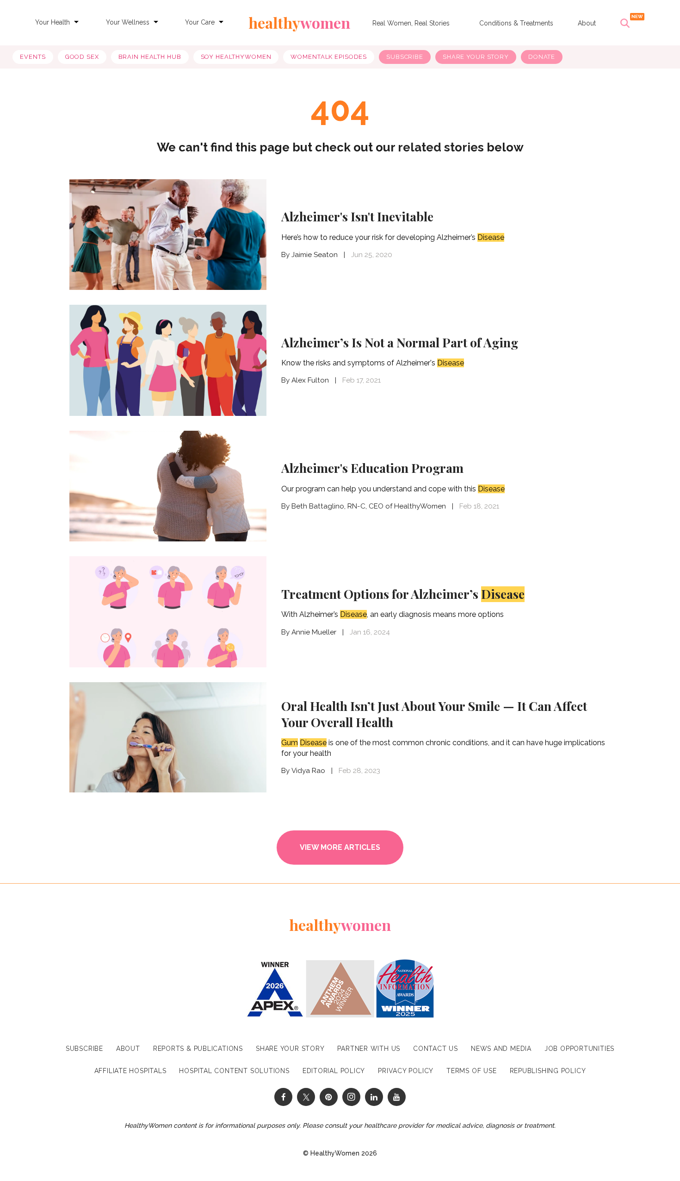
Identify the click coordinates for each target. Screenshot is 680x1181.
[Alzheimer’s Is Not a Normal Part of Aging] (167, 359)
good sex (82, 56)
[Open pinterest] (329, 1097)
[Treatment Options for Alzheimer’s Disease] (167, 611)
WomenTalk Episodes (329, 56)
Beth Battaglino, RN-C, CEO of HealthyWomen (368, 506)
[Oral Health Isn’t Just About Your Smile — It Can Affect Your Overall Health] (167, 736)
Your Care (200, 22)
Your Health (52, 22)
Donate (541, 56)
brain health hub (149, 56)
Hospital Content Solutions (234, 1070)
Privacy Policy (405, 1070)
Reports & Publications (198, 1048)
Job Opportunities (579, 1048)
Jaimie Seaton (314, 255)
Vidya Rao (308, 770)
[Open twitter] (306, 1097)
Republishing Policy (548, 1070)
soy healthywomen (236, 56)
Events (32, 56)
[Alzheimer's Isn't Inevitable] (167, 234)
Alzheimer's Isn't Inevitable (357, 216)
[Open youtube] (397, 1097)
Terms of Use (471, 1070)
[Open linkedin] (374, 1097)
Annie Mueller (313, 632)
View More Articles (340, 847)
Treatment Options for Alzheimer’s (403, 593)
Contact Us (435, 1048)
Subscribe (404, 56)
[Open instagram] (351, 1097)
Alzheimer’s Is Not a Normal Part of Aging (399, 342)
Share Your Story (476, 56)
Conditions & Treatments (516, 23)
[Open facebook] (283, 1097)
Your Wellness (127, 22)
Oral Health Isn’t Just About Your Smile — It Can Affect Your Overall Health (434, 713)
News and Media (501, 1048)
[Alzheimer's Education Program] (167, 485)
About (587, 23)
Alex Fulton (310, 380)
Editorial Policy (334, 1070)
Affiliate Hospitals (130, 1070)
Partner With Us (368, 1048)
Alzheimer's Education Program (372, 467)
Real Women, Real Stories (411, 23)
